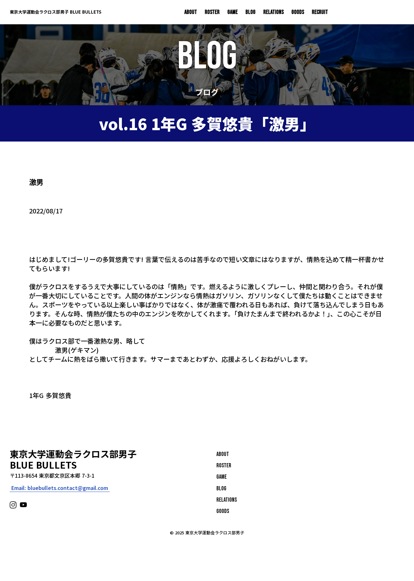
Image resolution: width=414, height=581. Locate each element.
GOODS (297, 12)
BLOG (250, 12)
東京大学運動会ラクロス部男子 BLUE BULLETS (55, 12)
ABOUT (190, 12)
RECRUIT (320, 12)
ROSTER (212, 12)
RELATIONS (273, 12)
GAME (232, 12)
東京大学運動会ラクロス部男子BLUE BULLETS (73, 459)
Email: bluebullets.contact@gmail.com (59, 488)
